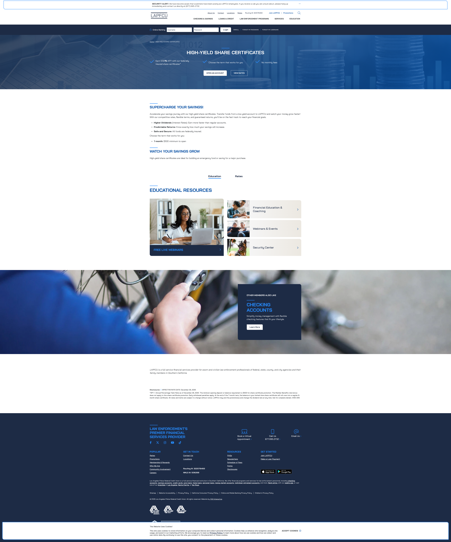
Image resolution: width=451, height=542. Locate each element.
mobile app (289, 483)
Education (295, 19)
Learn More (255, 327)
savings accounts (165, 483)
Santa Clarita (183, 485)
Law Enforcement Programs (254, 19)
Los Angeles (172, 485)
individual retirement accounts (247, 483)
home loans (197, 483)
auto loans (188, 483)
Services (279, 19)
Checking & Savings (203, 19)
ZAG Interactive (216, 499)
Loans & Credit (226, 19)
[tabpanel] (225, 221)
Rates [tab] (239, 176)
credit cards (178, 483)
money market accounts (224, 483)
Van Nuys (195, 485)
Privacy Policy (216, 533)
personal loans (208, 483)
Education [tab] (214, 176)
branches (161, 485)
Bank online (272, 483)
